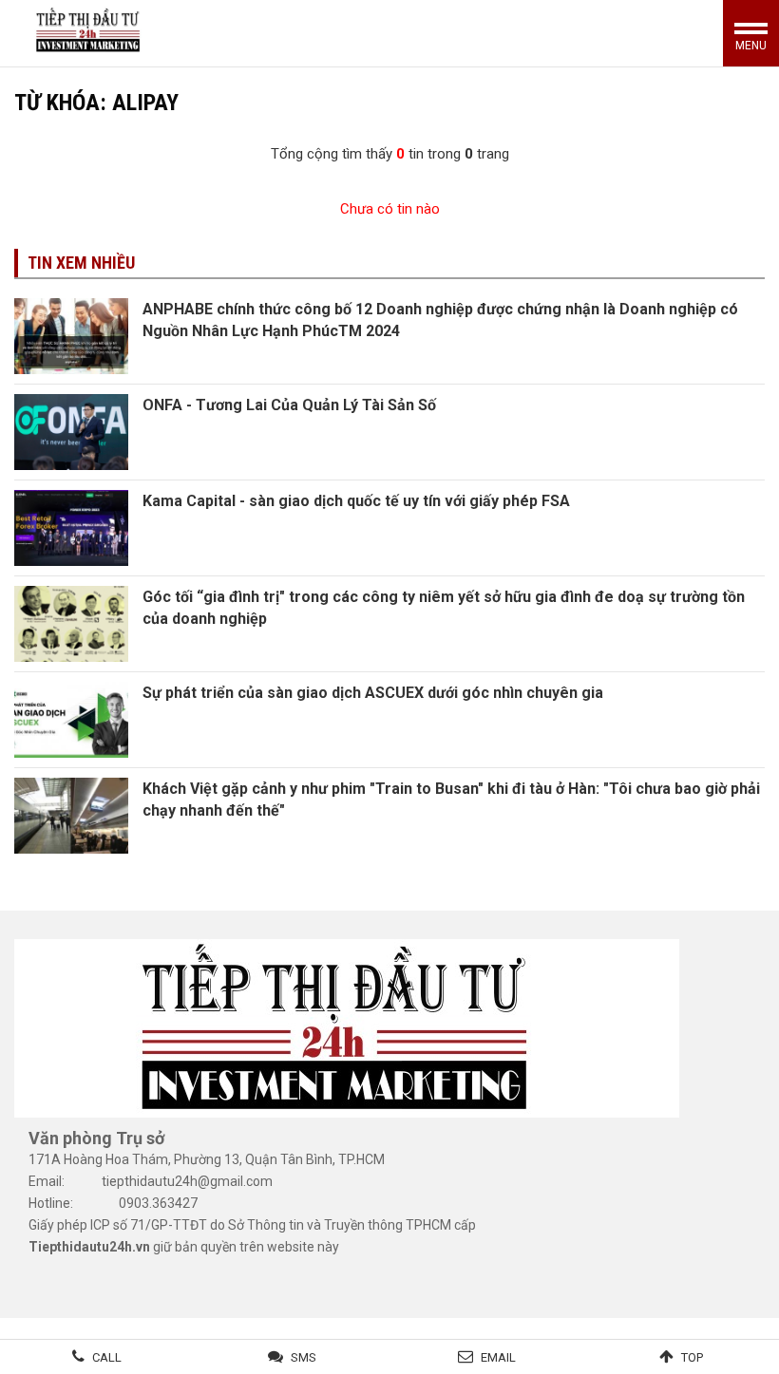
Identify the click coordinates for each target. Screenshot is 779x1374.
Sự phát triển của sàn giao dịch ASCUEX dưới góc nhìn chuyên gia (372, 693)
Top (692, 1357)
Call (107, 1357)
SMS (303, 1357)
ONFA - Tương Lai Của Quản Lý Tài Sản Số (289, 405)
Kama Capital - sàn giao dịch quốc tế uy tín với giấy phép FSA (356, 501)
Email (498, 1357)
